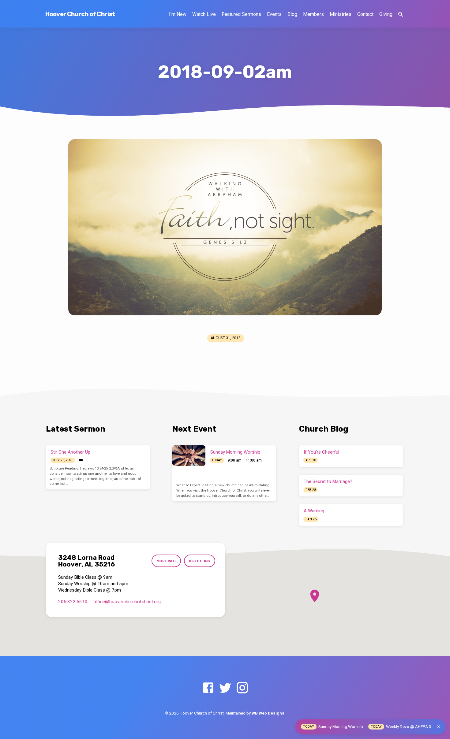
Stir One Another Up (70, 452)
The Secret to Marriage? (328, 481)
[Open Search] (400, 14)
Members (313, 14)
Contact (365, 14)
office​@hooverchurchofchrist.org (127, 601)
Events (274, 14)
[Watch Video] (81, 460)
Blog (292, 14)
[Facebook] (208, 688)
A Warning (314, 511)
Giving (385, 14)
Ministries (340, 14)
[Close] (439, 726)
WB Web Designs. (269, 713)
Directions (199, 561)
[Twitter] (225, 688)
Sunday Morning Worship (235, 452)
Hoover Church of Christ (80, 14)
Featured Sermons (241, 14)
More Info (166, 561)
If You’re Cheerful (321, 452)
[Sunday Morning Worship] (188, 455)
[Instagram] (242, 688)
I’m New (177, 14)
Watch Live (204, 14)
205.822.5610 (73, 601)
